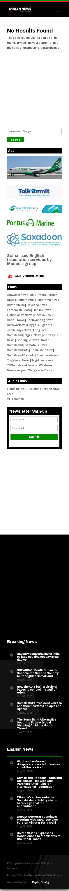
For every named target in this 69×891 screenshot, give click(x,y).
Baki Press (37, 294)
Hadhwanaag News (39, 320)
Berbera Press (26, 299)
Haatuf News (16, 320)
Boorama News (48, 299)
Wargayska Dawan (41, 370)
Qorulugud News (27, 340)
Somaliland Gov (42, 350)
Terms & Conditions (50, 875)
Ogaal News (33, 335)
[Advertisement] (34, 87)
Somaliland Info (18, 350)
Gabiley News (42, 310)
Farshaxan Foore (19, 310)
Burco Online (16, 305)
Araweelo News (17, 294)
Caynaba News (36, 305)
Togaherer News (18, 360)
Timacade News (48, 355)
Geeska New (42, 315)
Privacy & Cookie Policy (21, 875)
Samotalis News (36, 345)
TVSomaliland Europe (22, 365)
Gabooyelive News (19, 315)
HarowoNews (16, 325)
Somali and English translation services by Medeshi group (29, 259)
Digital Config (40, 882)
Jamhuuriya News (19, 330)
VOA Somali (15, 399)
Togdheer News (42, 360)
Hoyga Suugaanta (39, 325)
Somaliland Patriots (21, 355)
